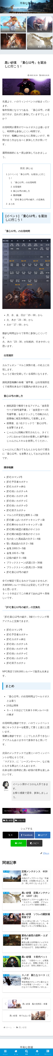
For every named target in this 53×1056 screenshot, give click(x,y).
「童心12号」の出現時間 (24, 182)
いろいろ (21, 820)
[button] (34, 843)
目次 (22, 168)
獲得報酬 (17, 195)
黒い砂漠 (9, 820)
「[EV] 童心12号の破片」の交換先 (29, 199)
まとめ (11, 204)
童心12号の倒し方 (21, 191)
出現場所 (17, 187)
